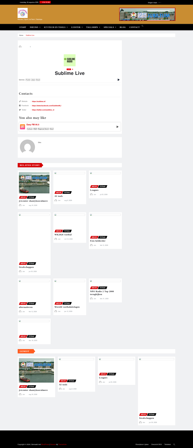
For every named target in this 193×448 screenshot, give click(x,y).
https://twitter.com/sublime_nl (43, 110)
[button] (143, 25)
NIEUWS (34, 27)
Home (21, 35)
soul (38, 80)
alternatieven (26, 307)
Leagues (94, 190)
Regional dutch (43, 129)
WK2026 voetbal (63, 234)
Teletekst (167, 444)
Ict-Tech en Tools (55, 27)
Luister (76, 27)
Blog (123, 27)
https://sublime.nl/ (38, 101)
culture (29, 129)
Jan (23, 205)
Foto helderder (98, 241)
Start (22, 27)
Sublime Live (30, 35)
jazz (33, 80)
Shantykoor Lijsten (142, 444)
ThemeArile (62, 444)
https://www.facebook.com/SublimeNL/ (46, 105)
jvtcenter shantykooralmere (33, 201)
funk (28, 80)
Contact (134, 27)
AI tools (58, 196)
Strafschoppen (26, 267)
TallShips (92, 27)
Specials (109, 27)
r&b (35, 129)
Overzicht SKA (156, 444)
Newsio (53, 444)
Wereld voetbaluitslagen (67, 307)
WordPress (45, 444)
